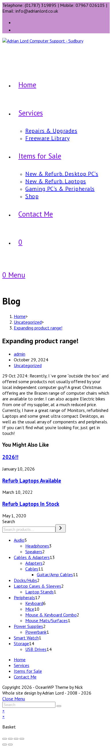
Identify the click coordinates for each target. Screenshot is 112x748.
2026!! (10, 457)
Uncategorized (28, 365)
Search (8, 521)
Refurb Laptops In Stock (30, 503)
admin (19, 354)
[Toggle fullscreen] (10, 739)
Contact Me (25, 677)
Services (21, 665)
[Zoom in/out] (4, 739)
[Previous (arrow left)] (4, 744)
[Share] (16, 739)
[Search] (60, 528)
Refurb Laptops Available (31, 480)
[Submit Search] (59, 706)
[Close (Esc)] (22, 739)
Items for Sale (28, 671)
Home (20, 659)
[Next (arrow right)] (10, 744)
